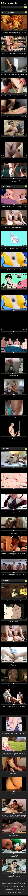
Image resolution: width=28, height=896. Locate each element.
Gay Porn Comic (9, 3)
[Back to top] (23, 892)
